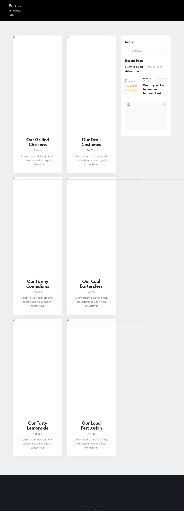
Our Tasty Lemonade (37, 426)
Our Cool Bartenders (91, 284)
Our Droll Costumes (91, 142)
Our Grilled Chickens (37, 142)
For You (37, 150)
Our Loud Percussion (91, 426)
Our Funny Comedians (37, 284)
